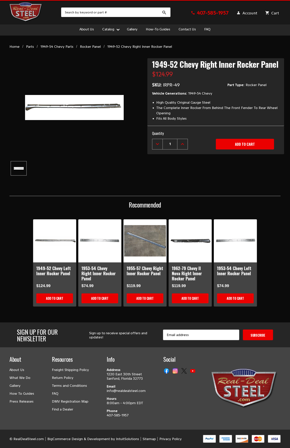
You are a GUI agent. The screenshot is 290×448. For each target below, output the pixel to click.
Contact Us (187, 29)
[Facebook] (166, 371)
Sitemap (149, 439)
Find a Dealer (62, 409)
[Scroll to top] (8, 440)
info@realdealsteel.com (126, 391)
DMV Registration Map (70, 401)
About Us (87, 29)
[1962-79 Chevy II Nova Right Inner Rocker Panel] (190, 241)
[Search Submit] (164, 12)
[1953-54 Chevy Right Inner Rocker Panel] (100, 241)
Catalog (108, 29)
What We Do (19, 378)
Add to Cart (54, 298)
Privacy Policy (170, 439)
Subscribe (258, 335)
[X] (184, 371)
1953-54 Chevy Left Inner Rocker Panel (234, 271)
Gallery (132, 29)
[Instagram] (175, 371)
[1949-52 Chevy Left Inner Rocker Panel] (55, 241)
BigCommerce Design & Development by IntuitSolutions (93, 439)
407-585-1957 (118, 415)
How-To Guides (158, 29)
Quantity (158, 133)
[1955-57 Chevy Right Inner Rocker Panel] (145, 241)
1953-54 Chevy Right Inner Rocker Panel (98, 273)
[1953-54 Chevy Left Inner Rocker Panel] (235, 241)
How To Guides (21, 393)
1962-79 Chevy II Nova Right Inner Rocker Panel (187, 273)
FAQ (207, 29)
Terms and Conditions (69, 385)
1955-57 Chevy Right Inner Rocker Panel (145, 271)
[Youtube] (193, 371)
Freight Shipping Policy (70, 370)
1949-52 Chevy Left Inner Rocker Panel (53, 271)
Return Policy (62, 378)
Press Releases (21, 401)
